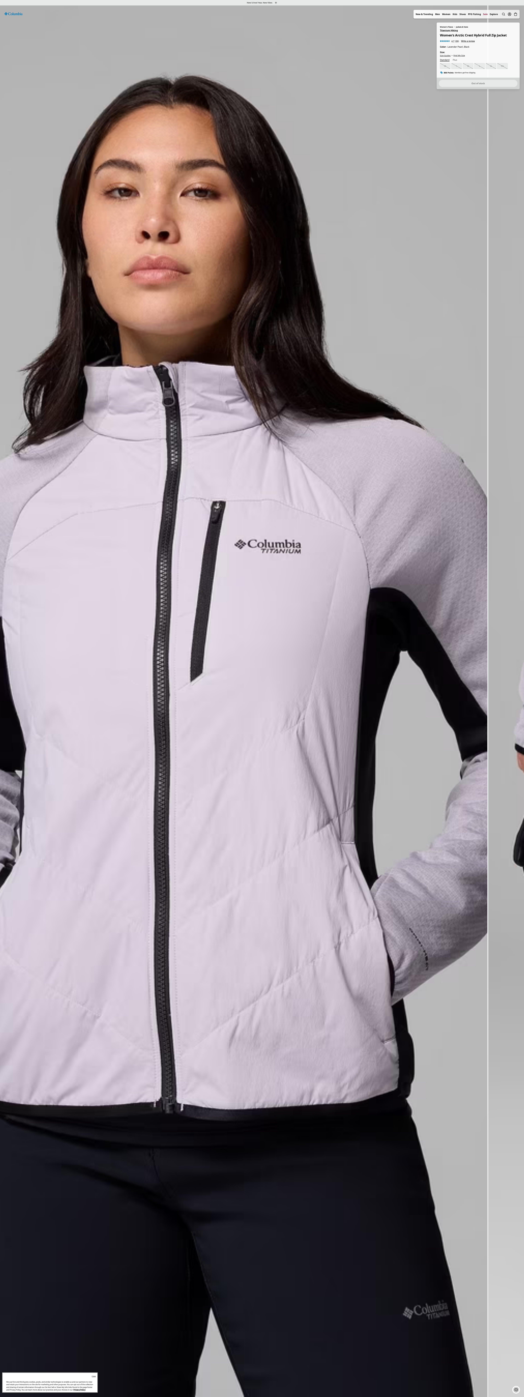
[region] (262, 701)
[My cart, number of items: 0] (516, 14)
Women (446, 14)
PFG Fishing (474, 14)
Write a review (468, 41)
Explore (494, 14)
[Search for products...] (504, 14)
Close (94, 1376)
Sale (485, 14)
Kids (455, 14)
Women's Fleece (446, 27)
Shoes (462, 14)
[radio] (445, 66)
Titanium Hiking (449, 30)
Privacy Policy (79, 1390)
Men (437, 14)
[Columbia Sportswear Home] (13, 13)
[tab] (444, 60)
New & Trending (424, 14)
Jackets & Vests (462, 27)
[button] (516, 1390)
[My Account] (510, 14)
